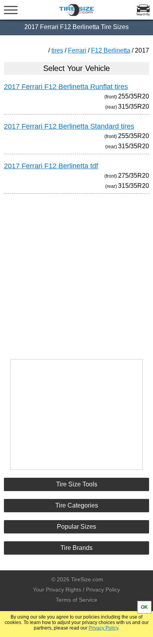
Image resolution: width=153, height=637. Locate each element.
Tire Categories (76, 505)
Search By (143, 14)
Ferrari (77, 50)
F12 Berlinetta (110, 50)
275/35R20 (133, 175)
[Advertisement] (76, 273)
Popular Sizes (76, 526)
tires (57, 50)
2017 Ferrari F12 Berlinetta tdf (51, 166)
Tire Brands (76, 547)
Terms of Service (76, 600)
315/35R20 (133, 106)
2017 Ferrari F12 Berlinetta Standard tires (69, 126)
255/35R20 (133, 96)
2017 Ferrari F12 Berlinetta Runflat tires (66, 87)
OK (144, 607)
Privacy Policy (103, 628)
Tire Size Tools (76, 484)
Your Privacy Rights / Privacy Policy (76, 589)
